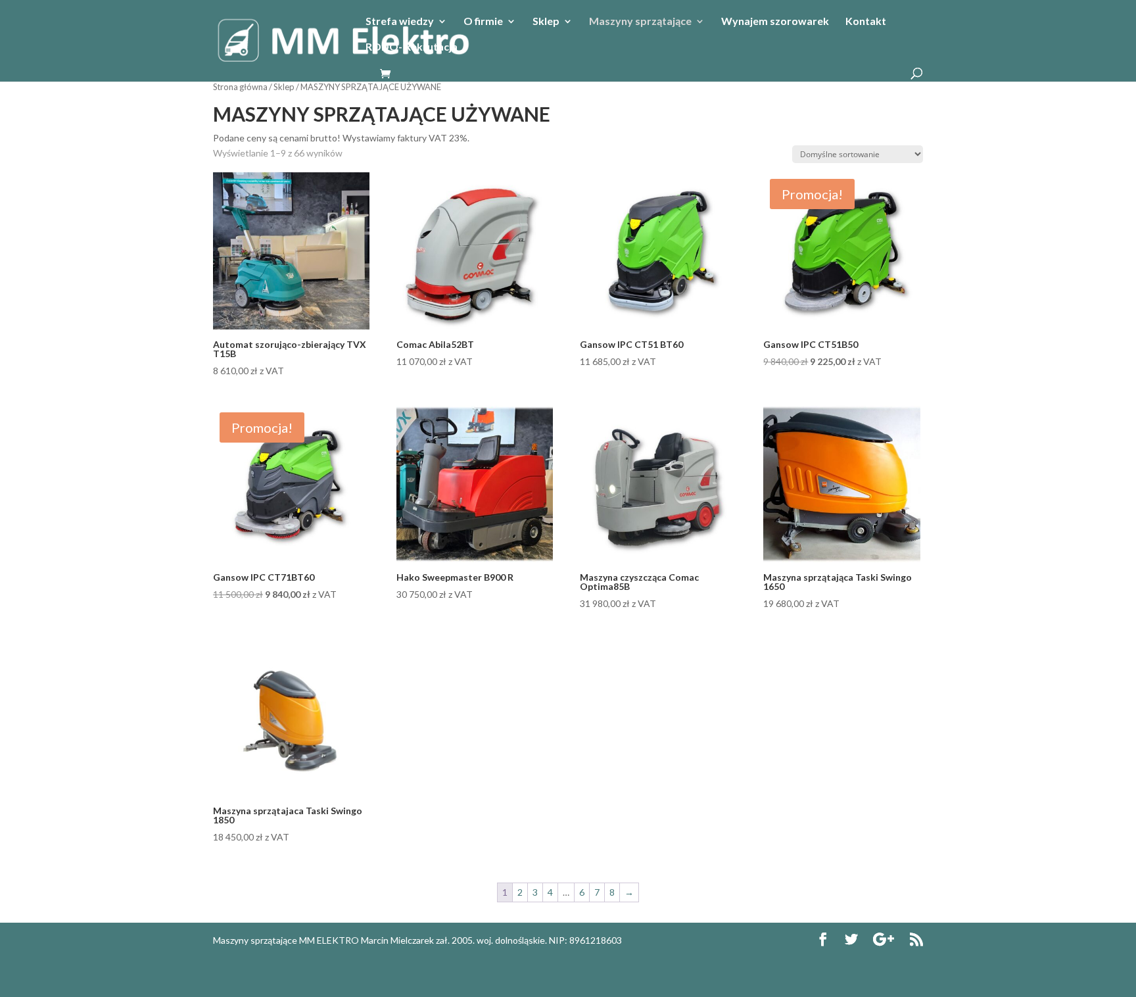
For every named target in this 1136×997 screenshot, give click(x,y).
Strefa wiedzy (400, 21)
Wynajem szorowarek (775, 21)
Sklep (545, 21)
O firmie (483, 21)
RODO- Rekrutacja (412, 47)
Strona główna (240, 87)
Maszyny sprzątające (640, 21)
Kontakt (865, 21)
